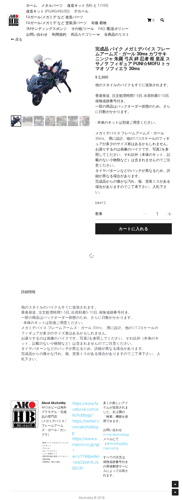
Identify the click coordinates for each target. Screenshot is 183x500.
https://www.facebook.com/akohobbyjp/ (85, 370)
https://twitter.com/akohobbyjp (85, 387)
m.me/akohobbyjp (116, 395)
